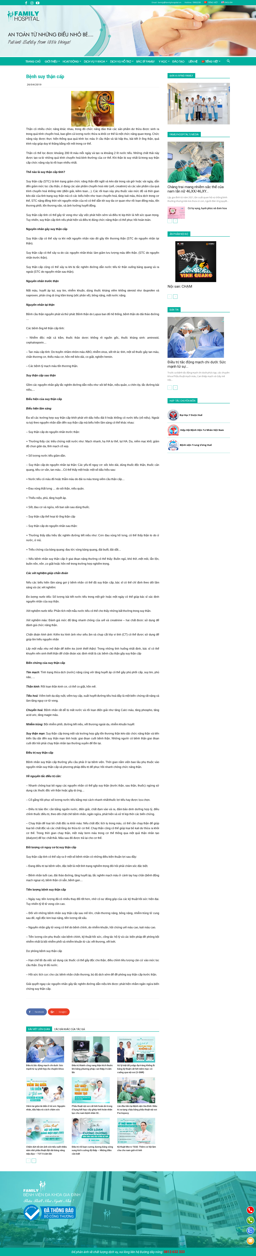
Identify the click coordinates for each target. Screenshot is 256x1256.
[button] (228, 61)
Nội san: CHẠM (180, 286)
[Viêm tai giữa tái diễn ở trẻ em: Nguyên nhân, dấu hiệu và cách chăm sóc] (47, 1090)
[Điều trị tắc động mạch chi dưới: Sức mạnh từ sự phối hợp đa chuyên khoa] (47, 1049)
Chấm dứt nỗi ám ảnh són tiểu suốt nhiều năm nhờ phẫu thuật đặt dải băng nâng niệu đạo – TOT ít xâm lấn (46, 1150)
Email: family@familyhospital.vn (166, 2)
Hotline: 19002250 (193, 2)
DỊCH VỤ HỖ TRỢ (120, 61)
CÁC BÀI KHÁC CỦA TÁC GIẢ (69, 1029)
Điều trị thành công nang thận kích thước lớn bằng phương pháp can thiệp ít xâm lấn (92, 1069)
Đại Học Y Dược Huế (191, 415)
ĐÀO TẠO (178, 61)
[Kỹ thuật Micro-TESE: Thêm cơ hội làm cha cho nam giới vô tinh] (138, 1131)
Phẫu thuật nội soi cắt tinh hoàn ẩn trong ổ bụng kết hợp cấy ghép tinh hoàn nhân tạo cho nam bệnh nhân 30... (92, 1109)
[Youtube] (37, 2)
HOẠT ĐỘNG (71, 61)
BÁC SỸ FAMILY (145, 61)
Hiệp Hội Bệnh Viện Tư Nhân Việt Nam (202, 430)
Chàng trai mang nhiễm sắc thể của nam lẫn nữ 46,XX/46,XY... (196, 189)
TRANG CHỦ (33, 61)
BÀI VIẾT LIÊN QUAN (39, 1029)
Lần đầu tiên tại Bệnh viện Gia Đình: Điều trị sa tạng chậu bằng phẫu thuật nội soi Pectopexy (137, 1109)
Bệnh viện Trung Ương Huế (196, 445)
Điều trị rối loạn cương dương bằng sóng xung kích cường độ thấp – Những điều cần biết (92, 1150)
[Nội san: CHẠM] (199, 261)
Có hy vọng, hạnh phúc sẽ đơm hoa (207, 208)
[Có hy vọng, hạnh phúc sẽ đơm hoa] (176, 213)
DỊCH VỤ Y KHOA (94, 61)
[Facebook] (26, 2)
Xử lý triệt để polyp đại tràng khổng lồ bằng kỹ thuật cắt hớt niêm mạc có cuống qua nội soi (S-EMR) (136, 1069)
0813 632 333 (174, 1252)
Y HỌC (163, 61)
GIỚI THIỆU (51, 61)
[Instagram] (31, 2)
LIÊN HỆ (193, 61)
